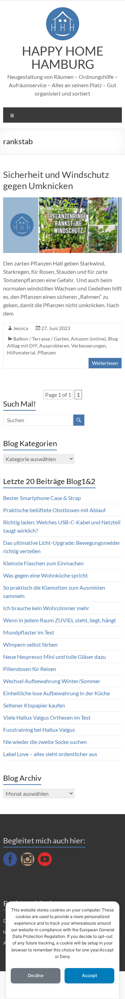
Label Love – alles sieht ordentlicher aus (50, 754)
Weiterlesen (105, 363)
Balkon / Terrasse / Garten (41, 339)
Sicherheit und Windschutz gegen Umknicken (56, 180)
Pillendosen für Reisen (29, 668)
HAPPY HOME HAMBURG (62, 57)
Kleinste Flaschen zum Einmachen (43, 563)
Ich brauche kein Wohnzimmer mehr (46, 608)
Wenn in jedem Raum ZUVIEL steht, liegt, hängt (59, 620)
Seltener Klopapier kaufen (34, 705)
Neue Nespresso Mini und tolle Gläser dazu (54, 656)
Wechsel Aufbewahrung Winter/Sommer (51, 681)
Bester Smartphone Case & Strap (42, 497)
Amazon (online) (88, 339)
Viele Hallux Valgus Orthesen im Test (47, 717)
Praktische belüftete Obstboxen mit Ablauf (54, 510)
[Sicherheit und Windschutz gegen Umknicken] (62, 200)
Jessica (20, 328)
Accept (89, 975)
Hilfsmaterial (21, 352)
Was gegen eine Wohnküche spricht (45, 575)
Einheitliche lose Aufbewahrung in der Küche (56, 693)
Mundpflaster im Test (28, 632)
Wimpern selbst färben (30, 644)
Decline (36, 975)
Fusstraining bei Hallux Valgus (39, 729)
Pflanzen (47, 352)
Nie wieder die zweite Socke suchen (45, 741)
